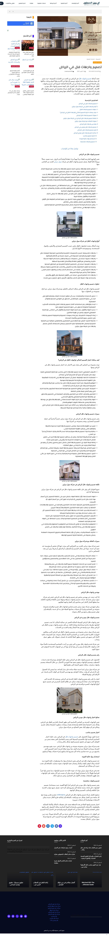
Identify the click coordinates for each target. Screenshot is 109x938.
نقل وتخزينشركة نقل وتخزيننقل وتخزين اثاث (54, 918)
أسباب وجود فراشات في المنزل (63, 847)
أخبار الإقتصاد (75, 3)
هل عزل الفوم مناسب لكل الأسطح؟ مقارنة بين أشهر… (28, 72)
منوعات (31, 47)
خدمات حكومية (41, 3)
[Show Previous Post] (13, 11)
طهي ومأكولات (10, 3)
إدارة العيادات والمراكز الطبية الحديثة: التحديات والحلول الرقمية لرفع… (14, 54)
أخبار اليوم (86, 3)
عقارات (31, 3)
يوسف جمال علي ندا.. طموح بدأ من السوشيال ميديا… (14, 92)
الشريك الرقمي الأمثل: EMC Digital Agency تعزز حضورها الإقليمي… (28, 92)
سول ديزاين (58, 162)
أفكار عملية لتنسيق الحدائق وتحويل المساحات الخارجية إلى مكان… (14, 73)
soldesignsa (61, 795)
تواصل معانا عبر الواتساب (69, 149)
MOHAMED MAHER (94, 71)
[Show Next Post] (10, 11)
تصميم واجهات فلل (85, 79)
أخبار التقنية (64, 3)
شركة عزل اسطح (54, 910)
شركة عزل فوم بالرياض (54, 904)
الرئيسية (95, 3)
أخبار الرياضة (53, 3)
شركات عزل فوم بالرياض (54, 908)
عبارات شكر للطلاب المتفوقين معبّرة (64, 854)
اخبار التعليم (22, 3)
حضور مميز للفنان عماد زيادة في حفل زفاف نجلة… (28, 54)
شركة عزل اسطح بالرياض (54, 906)
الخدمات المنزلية (91, 59)
